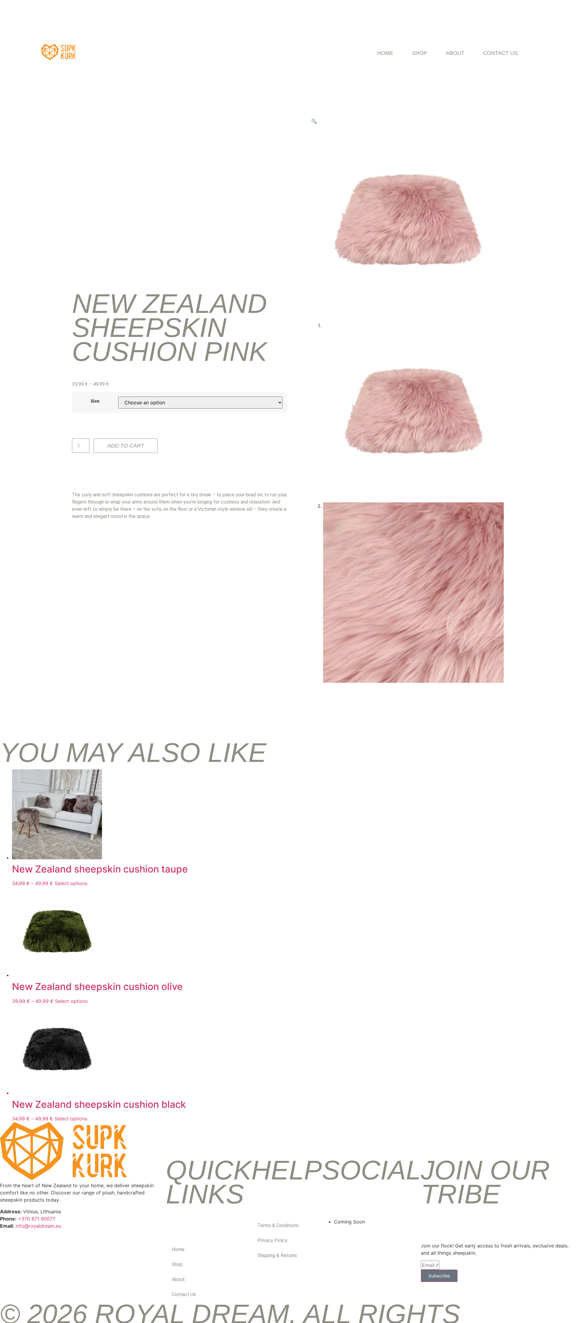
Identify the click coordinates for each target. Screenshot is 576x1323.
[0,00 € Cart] (546, 53)
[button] (314, 121)
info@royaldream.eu (38, 1226)
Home (385, 53)
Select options (71, 883)
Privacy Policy (272, 1240)
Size (95, 401)
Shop (419, 53)
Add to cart (125, 446)
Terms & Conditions (277, 1225)
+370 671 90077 (36, 1219)
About (455, 53)
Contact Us (500, 53)
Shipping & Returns (277, 1255)
